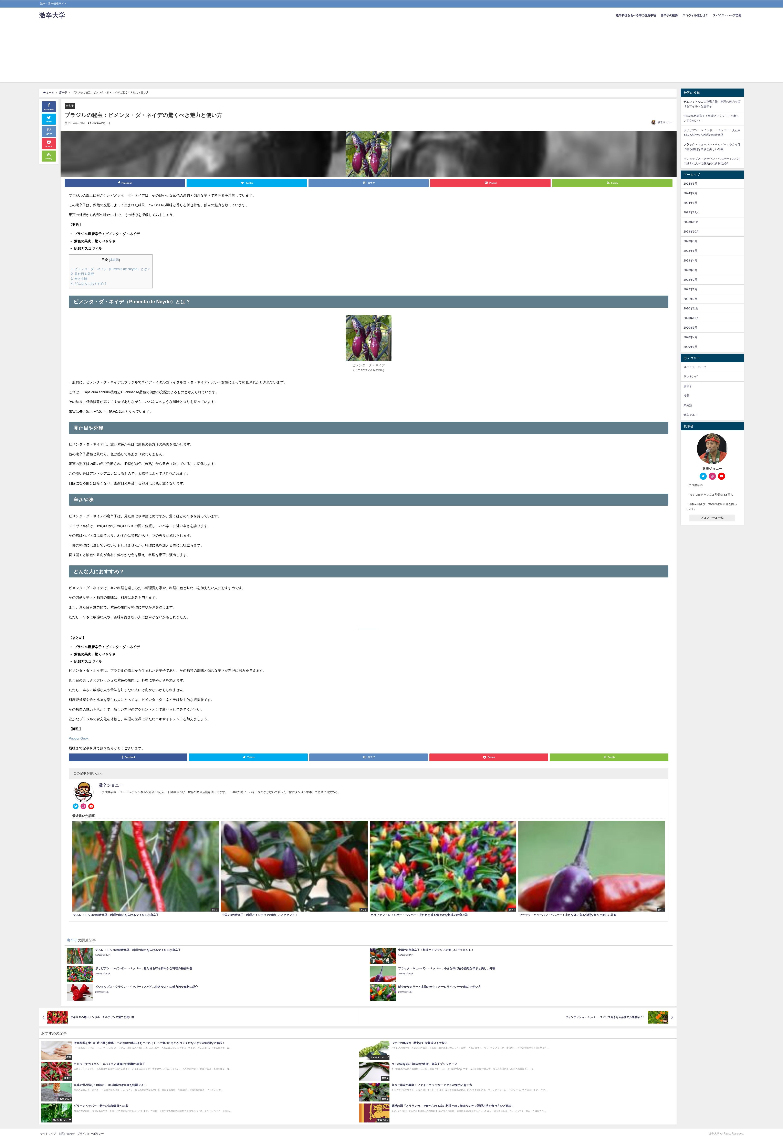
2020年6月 (690, 346)
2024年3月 (690, 183)
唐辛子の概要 (669, 15)
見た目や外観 (82, 273)
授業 (686, 395)
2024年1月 (690, 202)
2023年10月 (691, 231)
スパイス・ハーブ (694, 367)
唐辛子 (70, 105)
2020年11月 (691, 308)
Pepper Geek (78, 738)
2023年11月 (691, 221)
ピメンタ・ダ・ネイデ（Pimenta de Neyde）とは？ (110, 268)
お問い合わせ (67, 1133)
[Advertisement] (391, 53)
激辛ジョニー (665, 122)
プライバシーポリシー (90, 1133)
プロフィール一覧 (712, 517)
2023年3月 (690, 270)
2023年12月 (691, 212)
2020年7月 (690, 337)
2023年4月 (690, 260)
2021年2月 (690, 298)
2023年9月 (690, 241)
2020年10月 (691, 318)
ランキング (690, 376)
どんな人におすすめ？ (89, 283)
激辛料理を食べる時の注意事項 (636, 15)
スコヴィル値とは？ (695, 15)
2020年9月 (690, 327)
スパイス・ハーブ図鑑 (727, 15)
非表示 (114, 259)
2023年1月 (690, 289)
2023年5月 (690, 250)
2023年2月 (690, 279)
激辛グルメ (690, 414)
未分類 (687, 405)
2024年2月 (690, 193)
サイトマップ (48, 1133)
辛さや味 (79, 278)
